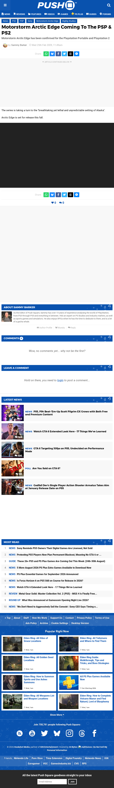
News (5, 21)
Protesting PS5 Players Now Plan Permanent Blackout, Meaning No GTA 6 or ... (55, 554)
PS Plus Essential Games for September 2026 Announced (43, 574)
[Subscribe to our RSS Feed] (19, 734)
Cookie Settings (59, 623)
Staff (26, 617)
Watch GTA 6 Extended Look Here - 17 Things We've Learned (45, 587)
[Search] (109, 5)
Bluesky (61, 327)
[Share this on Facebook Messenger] (76, 53)
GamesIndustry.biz (61, 763)
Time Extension (54, 758)
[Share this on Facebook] (58, 53)
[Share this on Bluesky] (52, 53)
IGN (106, 758)
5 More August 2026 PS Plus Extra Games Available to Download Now (50, 567)
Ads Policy (31, 623)
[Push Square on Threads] (81, 734)
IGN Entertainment (49, 747)
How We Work (39, 617)
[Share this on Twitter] (64, 53)
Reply (73, 327)
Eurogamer (34, 763)
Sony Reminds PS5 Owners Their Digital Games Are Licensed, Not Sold (50, 548)
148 (20, 437)
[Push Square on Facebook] (94, 734)
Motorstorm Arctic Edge (47, 21)
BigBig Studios (69, 21)
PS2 (14, 21)
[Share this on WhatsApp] (46, 53)
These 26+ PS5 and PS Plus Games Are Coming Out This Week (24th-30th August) (57, 561)
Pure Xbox (37, 758)
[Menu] (5, 5)
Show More (56, 714)
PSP (22, 21)
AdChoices (86, 747)
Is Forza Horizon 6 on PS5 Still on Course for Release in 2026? (46, 580)
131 (20, 474)
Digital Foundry (74, 758)
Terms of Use (102, 617)
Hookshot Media (22, 747)
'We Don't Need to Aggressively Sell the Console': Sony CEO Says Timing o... (53, 606)
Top (8, 617)
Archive (44, 623)
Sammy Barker (19, 45)
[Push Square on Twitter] (44, 734)
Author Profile (45, 327)
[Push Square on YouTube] (32, 734)
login (60, 380)
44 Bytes (73, 747)
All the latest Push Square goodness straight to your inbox (57, 775)
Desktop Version (80, 623)
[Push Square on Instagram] (69, 734)
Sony (30, 21)
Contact (69, 617)
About (17, 617)
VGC (45, 763)
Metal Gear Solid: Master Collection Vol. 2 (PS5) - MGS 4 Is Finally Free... (53, 593)
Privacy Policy (84, 617)
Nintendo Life (21, 758)
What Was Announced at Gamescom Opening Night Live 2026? (49, 600)
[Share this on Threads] (70, 53)
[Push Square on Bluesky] (57, 734)
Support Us (56, 617)
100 (19, 455)
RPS (84, 763)
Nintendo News (93, 758)
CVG (76, 763)
